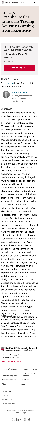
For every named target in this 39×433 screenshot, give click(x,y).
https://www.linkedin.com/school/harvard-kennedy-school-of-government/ (17, 419)
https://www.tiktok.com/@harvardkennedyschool (29, 419)
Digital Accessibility (10, 404)
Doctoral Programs (9, 376)
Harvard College (20, 413)
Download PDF (19, 68)
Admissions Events (9, 380)
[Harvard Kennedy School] (14, 2)
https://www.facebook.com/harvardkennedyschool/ (10, 419)
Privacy (5, 395)
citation (10, 83)
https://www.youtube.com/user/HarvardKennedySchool (21, 420)
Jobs (23, 384)
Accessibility (7, 399)
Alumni (4, 384)
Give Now (25, 380)
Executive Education (29, 369)
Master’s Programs (9, 369)
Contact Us (6, 391)
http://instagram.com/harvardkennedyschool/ (25, 419)
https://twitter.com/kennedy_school (13, 419)
